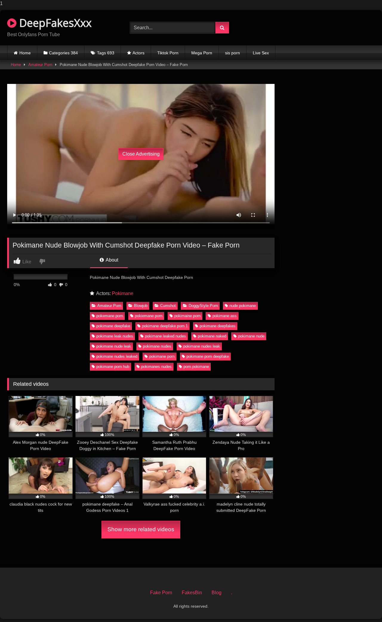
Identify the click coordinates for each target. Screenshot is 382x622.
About (111, 259)
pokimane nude (251, 336)
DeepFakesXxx (54, 23)
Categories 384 (63, 52)
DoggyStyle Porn (203, 305)
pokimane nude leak (113, 346)
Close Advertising (141, 153)
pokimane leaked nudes (165, 336)
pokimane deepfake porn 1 (165, 326)
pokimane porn (162, 356)
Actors (138, 52)
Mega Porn (201, 52)
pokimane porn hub (112, 366)
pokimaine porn (187, 316)
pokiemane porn (148, 316)
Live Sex (261, 52)
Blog (216, 592)
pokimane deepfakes (217, 326)
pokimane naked (212, 336)
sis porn (232, 52)
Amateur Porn (40, 64)
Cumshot (168, 305)
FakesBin (192, 592)
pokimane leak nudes (114, 336)
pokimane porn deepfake (208, 356)
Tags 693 (105, 52)
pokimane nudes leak (201, 346)
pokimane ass (224, 316)
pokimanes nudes (156, 366)
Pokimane (122, 293)
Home (25, 52)
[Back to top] (363, 605)
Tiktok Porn (167, 52)
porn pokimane (196, 366)
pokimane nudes (157, 346)
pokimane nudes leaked (116, 356)
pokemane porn (109, 316)
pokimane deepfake (113, 326)
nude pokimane (242, 305)
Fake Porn (161, 592)
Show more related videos (140, 529)
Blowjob (140, 305)
